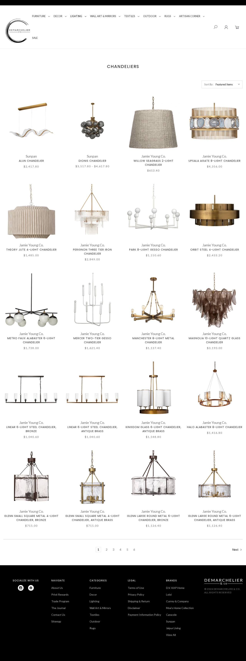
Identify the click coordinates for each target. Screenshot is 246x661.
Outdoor (149, 16)
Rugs (168, 16)
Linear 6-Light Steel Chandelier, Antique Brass (92, 429)
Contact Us (58, 614)
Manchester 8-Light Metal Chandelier (153, 340)
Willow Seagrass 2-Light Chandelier (154, 163)
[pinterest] (31, 588)
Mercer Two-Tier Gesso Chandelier (92, 340)
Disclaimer (134, 608)
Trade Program (60, 601)
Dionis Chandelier (92, 161)
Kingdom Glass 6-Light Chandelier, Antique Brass (153, 429)
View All (171, 634)
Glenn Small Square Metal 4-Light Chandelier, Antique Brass (92, 518)
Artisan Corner (189, 16)
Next (235, 549)
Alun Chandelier (31, 161)
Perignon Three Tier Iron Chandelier (92, 252)
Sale (35, 37)
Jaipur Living (173, 628)
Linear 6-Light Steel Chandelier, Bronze (31, 429)
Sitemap (56, 621)
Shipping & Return (139, 601)
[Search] (215, 27)
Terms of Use (136, 587)
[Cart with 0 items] (237, 27)
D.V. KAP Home (175, 587)
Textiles (129, 16)
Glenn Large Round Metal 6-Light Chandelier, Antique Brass (214, 518)
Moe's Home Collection (180, 608)
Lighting (76, 16)
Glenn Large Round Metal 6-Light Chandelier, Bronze (153, 518)
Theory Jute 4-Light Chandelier (31, 250)
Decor (58, 16)
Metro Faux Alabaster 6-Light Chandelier (31, 340)
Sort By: (208, 84)
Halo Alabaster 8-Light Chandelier (214, 427)
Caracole (171, 614)
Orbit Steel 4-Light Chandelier (214, 250)
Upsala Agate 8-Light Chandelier (215, 161)
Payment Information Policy (144, 614)
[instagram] (21, 588)
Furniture (39, 16)
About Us (57, 587)
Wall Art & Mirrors (103, 16)
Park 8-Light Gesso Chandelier (153, 250)
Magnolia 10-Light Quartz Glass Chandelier (214, 340)
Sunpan (170, 621)
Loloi (169, 594)
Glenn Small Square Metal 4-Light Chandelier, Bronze (31, 518)
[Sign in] (226, 27)
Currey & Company (177, 601)
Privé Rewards (60, 594)
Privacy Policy (136, 594)
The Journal (58, 608)
